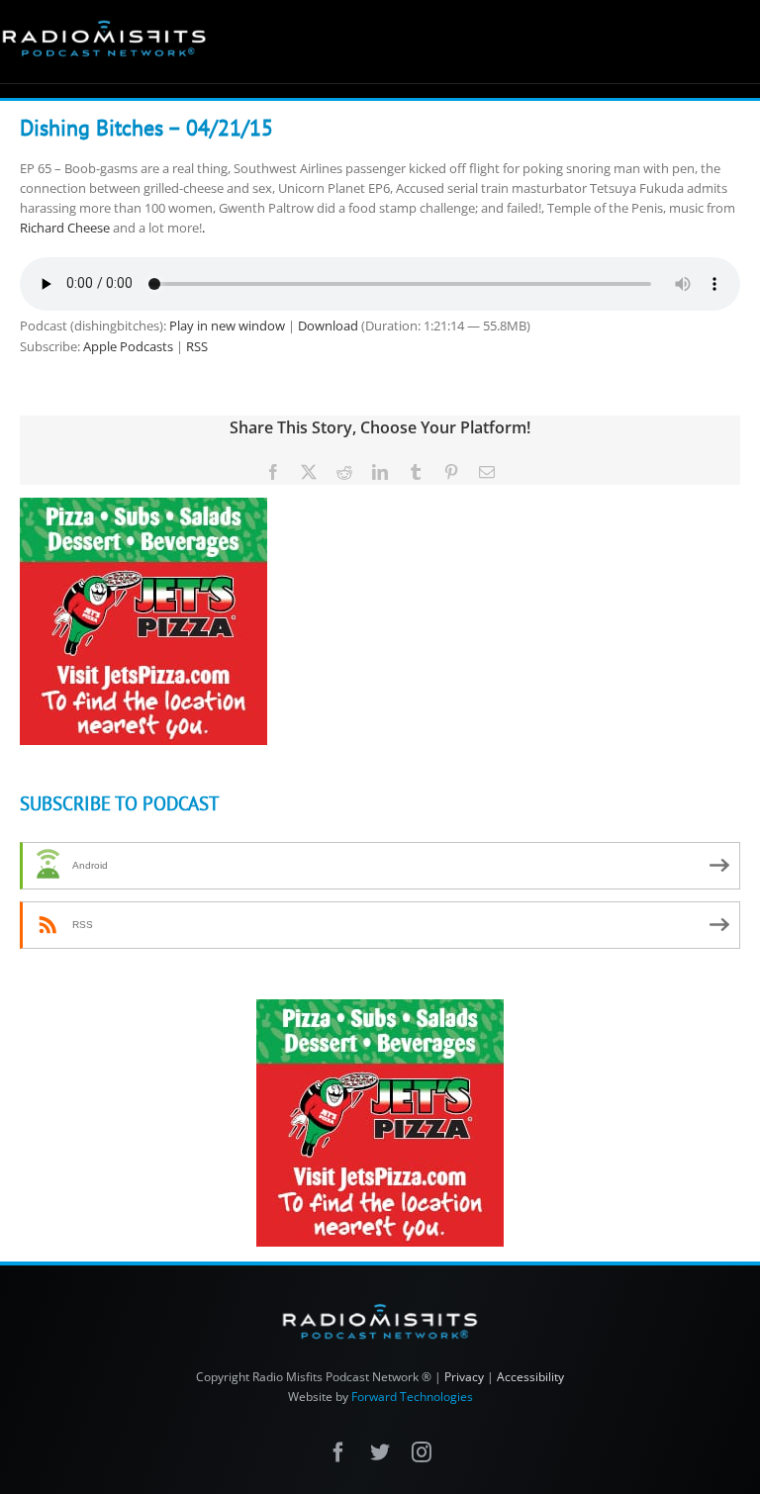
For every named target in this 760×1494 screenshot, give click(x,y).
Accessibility (530, 1376)
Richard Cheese (65, 227)
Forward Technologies (412, 1396)
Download (328, 325)
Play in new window (227, 325)
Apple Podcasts (128, 346)
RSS (197, 346)
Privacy (464, 1376)
